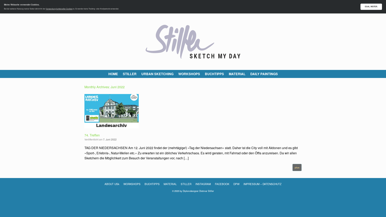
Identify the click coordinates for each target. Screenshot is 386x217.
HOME (113, 74)
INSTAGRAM (203, 184)
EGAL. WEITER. (371, 6)
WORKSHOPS (189, 74)
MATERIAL (237, 74)
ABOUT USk (112, 184)
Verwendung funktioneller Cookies (59, 8)
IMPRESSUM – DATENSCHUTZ (262, 184)
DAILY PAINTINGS (264, 74)
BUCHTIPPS (214, 74)
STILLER (130, 74)
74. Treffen (92, 135)
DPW (236, 184)
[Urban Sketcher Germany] (193, 42)
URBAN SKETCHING (157, 74)
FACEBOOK (222, 184)
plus (297, 167)
